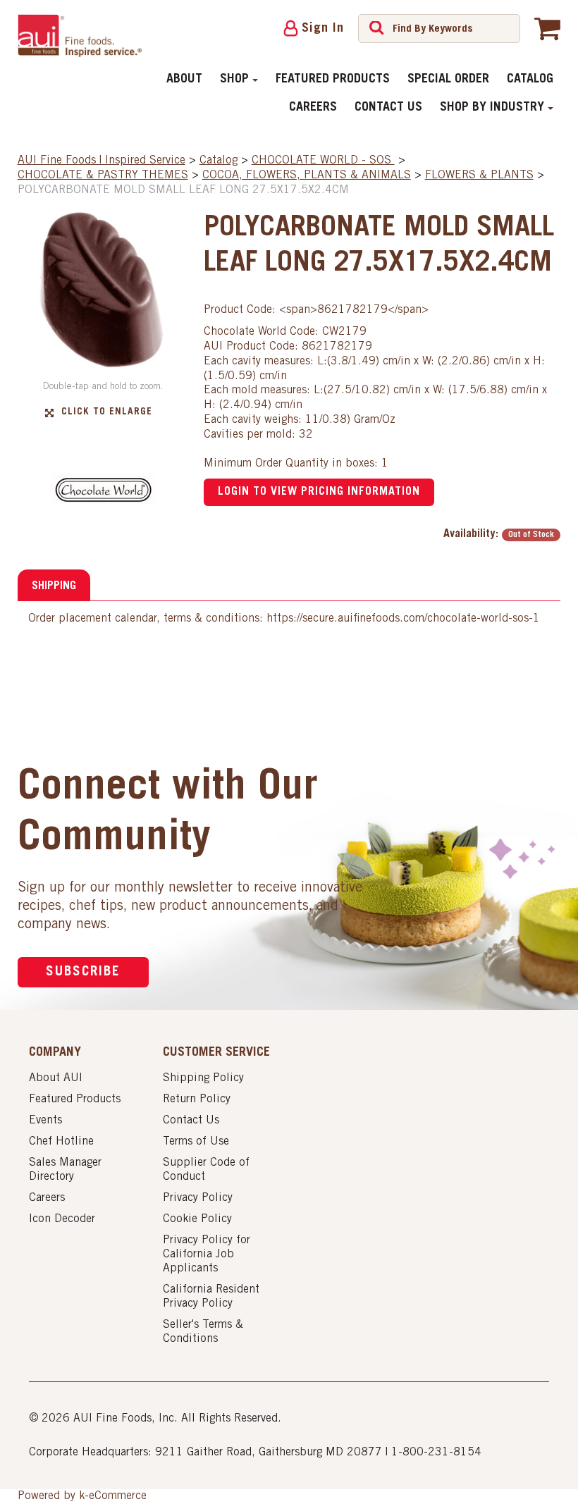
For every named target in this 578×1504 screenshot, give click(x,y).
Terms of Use (196, 1141)
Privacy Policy (198, 1198)
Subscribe (83, 972)
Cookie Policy (197, 1219)
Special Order (448, 79)
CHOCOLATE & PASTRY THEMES (103, 175)
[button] (547, 28)
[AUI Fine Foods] (80, 35)
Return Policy (196, 1099)
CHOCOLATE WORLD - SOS (323, 160)
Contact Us (388, 107)
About (184, 79)
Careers (313, 107)
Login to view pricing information (319, 492)
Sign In (323, 29)
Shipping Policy (203, 1078)
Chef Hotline (61, 1141)
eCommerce (118, 1496)
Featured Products (333, 79)
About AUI (55, 1078)
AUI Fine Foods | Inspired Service (101, 160)
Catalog (530, 79)
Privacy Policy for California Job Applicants (206, 1254)
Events (45, 1120)
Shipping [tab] (54, 586)
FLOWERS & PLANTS (479, 175)
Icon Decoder (62, 1219)
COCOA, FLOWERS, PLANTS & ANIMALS (306, 175)
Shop (234, 79)
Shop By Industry (492, 107)
